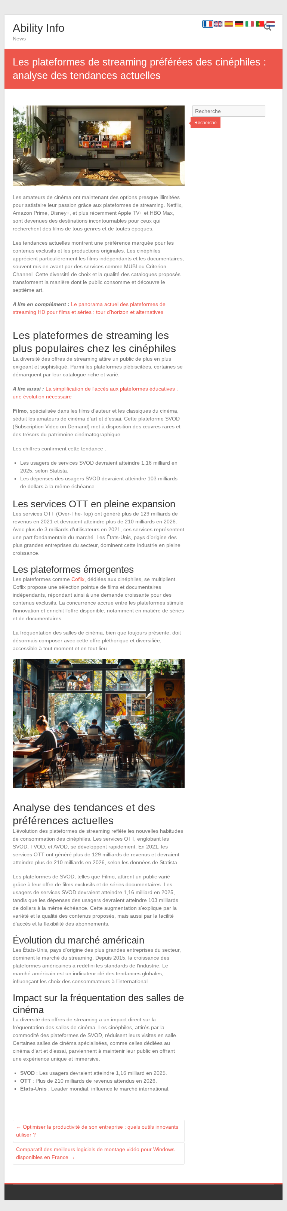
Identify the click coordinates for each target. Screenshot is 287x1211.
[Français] (207, 24)
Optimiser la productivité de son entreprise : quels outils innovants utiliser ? (97, 1131)
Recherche (205, 122)
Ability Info (39, 28)
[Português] (260, 24)
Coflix (77, 579)
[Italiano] (249, 24)
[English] (218, 24)
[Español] (228, 24)
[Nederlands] (270, 24)
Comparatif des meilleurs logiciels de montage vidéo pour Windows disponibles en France (95, 1153)
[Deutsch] (239, 24)
